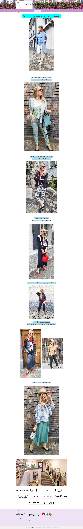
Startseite (39, 527)
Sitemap (55, 527)
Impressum (44, 527)
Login (58, 527)
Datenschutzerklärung (49, 527)
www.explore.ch (35, 527)
